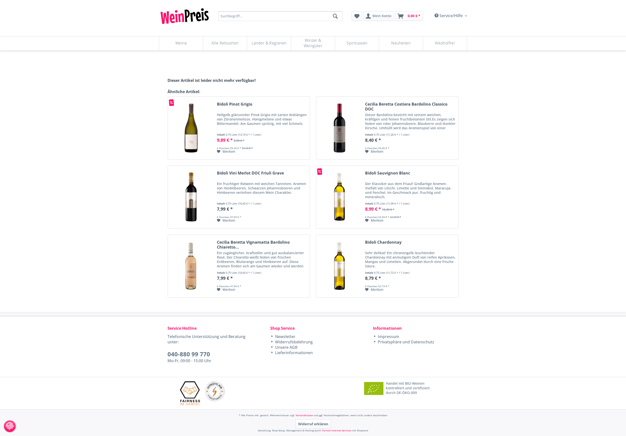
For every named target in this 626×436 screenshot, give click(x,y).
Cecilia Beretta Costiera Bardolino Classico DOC (406, 106)
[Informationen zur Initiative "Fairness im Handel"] (190, 393)
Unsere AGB (285, 347)
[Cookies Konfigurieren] (10, 426)
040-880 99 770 (189, 354)
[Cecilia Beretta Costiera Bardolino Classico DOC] (339, 128)
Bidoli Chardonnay (383, 242)
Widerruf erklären (313, 424)
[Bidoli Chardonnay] (339, 266)
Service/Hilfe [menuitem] (451, 15)
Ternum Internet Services (336, 430)
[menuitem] (357, 16)
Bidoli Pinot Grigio (234, 104)
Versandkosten (304, 415)
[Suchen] (335, 16)
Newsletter (284, 336)
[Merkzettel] (357, 16)
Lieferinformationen (293, 352)
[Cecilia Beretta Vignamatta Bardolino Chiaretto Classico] (191, 266)
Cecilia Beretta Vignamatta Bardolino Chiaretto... (253, 245)
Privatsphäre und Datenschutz (405, 342)
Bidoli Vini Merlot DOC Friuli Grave (250, 173)
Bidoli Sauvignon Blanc (387, 173)
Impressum (388, 336)
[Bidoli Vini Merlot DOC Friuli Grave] (191, 197)
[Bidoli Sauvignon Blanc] (339, 197)
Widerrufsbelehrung (293, 342)
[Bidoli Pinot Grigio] (191, 128)
